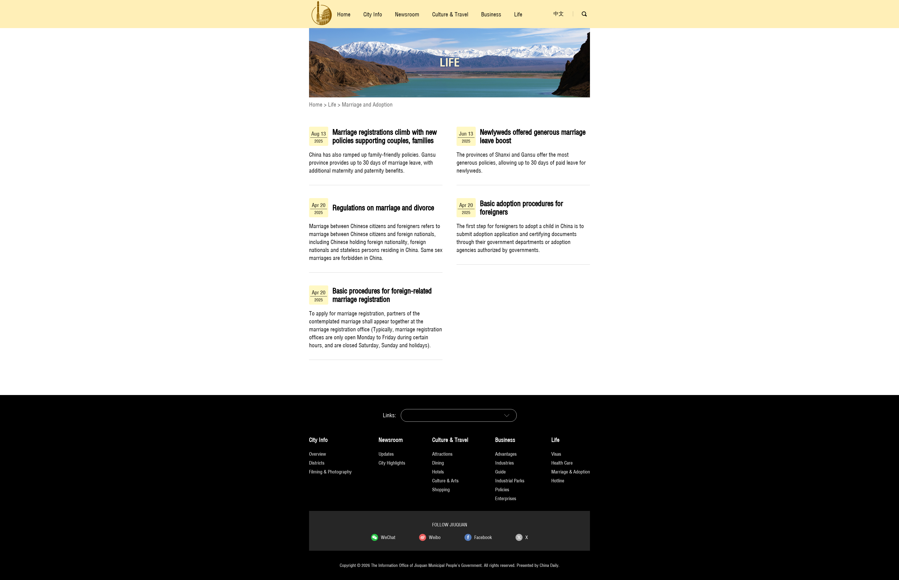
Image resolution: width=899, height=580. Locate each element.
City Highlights (392, 463)
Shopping (441, 489)
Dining (438, 463)
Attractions (442, 454)
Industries (504, 463)
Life (518, 14)
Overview (317, 454)
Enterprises (505, 498)
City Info (372, 14)
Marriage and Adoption (367, 104)
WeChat (388, 537)
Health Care (562, 463)
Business (491, 14)
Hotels (438, 472)
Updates (386, 454)
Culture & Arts (445, 481)
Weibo (435, 537)
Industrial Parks (509, 481)
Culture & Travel (450, 14)
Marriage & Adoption (570, 472)
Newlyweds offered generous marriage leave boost (533, 136)
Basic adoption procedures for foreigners (521, 207)
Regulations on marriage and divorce (383, 207)
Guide (500, 472)
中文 (558, 14)
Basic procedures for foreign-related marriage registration (382, 295)
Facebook (483, 537)
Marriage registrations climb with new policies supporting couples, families (384, 136)
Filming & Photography (330, 472)
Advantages (506, 454)
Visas (556, 454)
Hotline (557, 481)
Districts (316, 463)
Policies (502, 489)
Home (343, 14)
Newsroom (407, 14)
